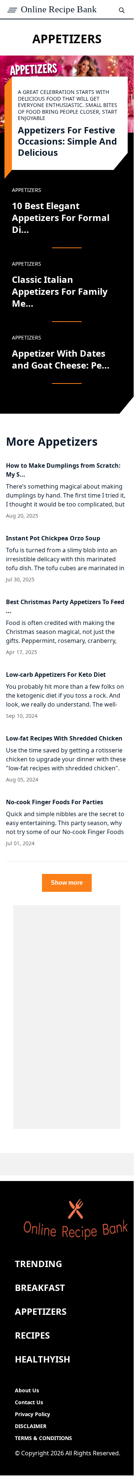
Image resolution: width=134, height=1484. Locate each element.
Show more (67, 883)
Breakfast (40, 1287)
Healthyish (42, 1359)
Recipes (32, 1335)
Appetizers (40, 1311)
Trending (38, 1263)
